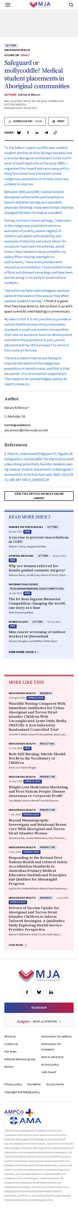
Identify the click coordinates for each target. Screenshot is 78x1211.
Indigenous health (17, 50)
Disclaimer (34, 1084)
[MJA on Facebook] (27, 992)
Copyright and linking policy (22, 1092)
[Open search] (71, 4)
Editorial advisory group (19, 1059)
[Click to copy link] (55, 132)
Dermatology (18, 622)
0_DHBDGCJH (39, 479)
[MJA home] (39, 976)
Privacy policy (13, 1084)
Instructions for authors (56, 1036)
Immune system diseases (26, 527)
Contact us (11, 1044)
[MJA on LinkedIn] (51, 992)
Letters (11, 45)
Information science (23, 584)
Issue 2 (25, 55)
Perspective (47, 777)
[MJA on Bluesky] (39, 992)
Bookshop (39, 1008)
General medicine (21, 556)
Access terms (55, 1084)
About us (10, 1036)
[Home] (39, 5)
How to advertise (52, 1057)
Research (46, 693)
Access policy (50, 1065)
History (9, 1067)
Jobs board (48, 1072)
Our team (10, 1052)
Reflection (47, 744)
